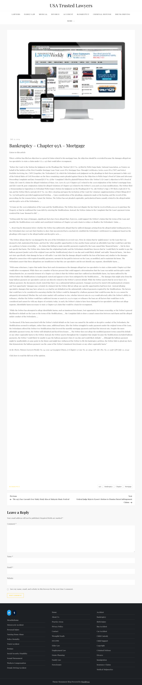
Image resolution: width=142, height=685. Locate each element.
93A (100, 486)
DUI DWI (55, 641)
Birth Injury (101, 622)
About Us (55, 617)
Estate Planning (58, 655)
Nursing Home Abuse (15, 634)
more (70, 21)
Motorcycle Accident (15, 625)
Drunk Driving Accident (16, 668)
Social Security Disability (17, 653)
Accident (68, 14)
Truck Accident (13, 644)
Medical (43, 14)
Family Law (29, 14)
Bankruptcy (83, 14)
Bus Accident (102, 626)
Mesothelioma (12, 620)
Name (10, 556)
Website (10, 578)
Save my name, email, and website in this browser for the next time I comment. (41, 589)
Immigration (102, 660)
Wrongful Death (58, 636)
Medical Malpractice (105, 669)
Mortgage (128, 486)
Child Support (102, 641)
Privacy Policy (57, 626)
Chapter (119, 486)
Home (54, 612)
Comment (11, 524)
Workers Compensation (16, 663)
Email (10, 567)
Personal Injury (13, 629)
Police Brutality (13, 639)
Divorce (55, 14)
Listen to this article (17, 152)
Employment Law (59, 650)
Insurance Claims (104, 664)
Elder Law (56, 645)
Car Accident (102, 631)
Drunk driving (122, 14)
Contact (55, 631)
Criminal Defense (102, 14)
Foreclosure (56, 664)
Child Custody (102, 636)
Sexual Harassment (14, 658)
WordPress (85, 682)
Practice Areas (57, 622)
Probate (10, 649)
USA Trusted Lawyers (71, 5)
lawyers (16, 14)
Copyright (101, 645)
